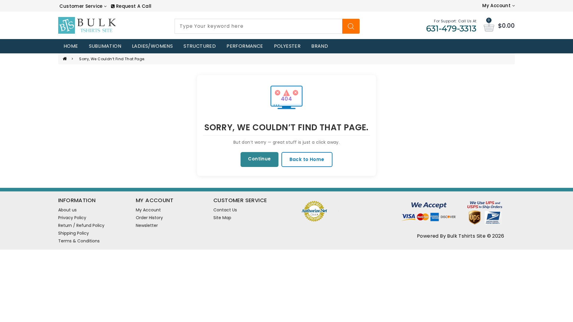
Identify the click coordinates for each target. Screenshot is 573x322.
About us (67, 210)
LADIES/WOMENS (152, 46)
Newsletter (147, 225)
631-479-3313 (451, 28)
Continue (259, 159)
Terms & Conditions (79, 241)
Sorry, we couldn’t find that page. (112, 58)
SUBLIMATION (105, 46)
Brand (319, 46)
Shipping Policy (73, 233)
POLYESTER (287, 46)
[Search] (351, 26)
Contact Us (225, 210)
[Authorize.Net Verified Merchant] (314, 210)
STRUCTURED (200, 46)
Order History (149, 218)
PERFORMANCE (245, 46)
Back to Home (306, 159)
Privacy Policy (72, 218)
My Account (148, 210)
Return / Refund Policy (81, 225)
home (71, 46)
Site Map (222, 218)
